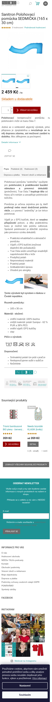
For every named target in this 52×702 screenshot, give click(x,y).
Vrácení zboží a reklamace (13, 571)
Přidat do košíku (29, 110)
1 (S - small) (33, 451)
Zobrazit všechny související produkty (26, 464)
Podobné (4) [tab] (16, 169)
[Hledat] (30, 3)
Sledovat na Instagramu (25, 661)
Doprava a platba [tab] (12, 175)
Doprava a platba (9, 578)
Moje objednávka (9, 575)
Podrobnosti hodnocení (35, 27)
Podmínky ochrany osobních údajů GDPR (20, 582)
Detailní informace (9, 142)
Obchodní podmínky (10, 567)
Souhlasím (25, 695)
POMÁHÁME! (7, 585)
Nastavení (24, 685)
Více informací (39, 678)
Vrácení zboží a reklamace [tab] (34, 175)
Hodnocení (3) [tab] (31, 169)
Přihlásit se (11, 531)
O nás (4, 553)
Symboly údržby (8, 589)
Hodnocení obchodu (10, 556)
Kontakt (4, 564)
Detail (33, 444)
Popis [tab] (6, 169)
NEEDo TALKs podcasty (12, 560)
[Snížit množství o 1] (11, 111)
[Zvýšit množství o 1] (11, 108)
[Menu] (45, 3)
